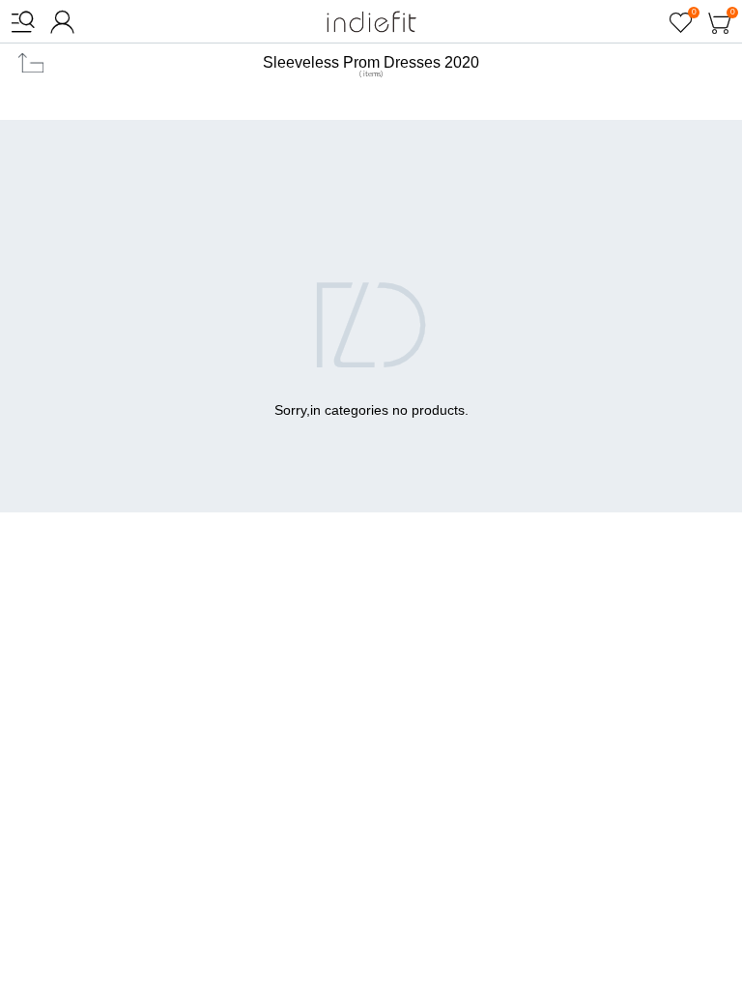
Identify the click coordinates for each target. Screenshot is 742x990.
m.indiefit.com (371, 22)
